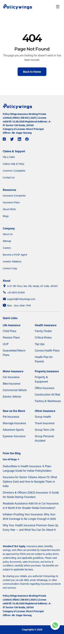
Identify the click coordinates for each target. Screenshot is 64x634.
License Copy (10, 268)
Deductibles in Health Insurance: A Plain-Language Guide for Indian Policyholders (27, 468)
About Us (8, 234)
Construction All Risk (47, 394)
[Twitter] (12, 139)
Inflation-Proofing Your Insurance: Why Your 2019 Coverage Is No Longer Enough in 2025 (29, 516)
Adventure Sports (13, 429)
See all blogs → (11, 459)
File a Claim (9, 157)
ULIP (6, 344)
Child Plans (9, 331)
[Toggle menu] (57, 6)
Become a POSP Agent (15, 254)
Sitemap (7, 241)
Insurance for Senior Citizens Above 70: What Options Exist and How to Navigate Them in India (30, 481)
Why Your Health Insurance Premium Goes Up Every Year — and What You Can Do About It (30, 527)
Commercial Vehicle (15, 390)
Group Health (43, 416)
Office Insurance (44, 388)
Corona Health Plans (47, 350)
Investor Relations (12, 261)
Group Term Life (44, 429)
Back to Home (32, 71)
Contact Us (9, 177)
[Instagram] (4, 139)
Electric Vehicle (12, 396)
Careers (7, 248)
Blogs (6, 216)
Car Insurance (11, 377)
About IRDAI (9, 209)
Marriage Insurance (14, 423)
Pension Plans (11, 337)
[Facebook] (27, 139)
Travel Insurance (44, 423)
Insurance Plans (11, 202)
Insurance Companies (14, 195)
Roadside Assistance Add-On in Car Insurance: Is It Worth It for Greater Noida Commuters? (31, 505)
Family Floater (43, 331)
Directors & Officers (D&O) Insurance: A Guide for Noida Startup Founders (31, 494)
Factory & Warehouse (48, 401)
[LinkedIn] (19, 139)
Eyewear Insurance (14, 436)
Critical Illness (43, 337)
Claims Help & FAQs (13, 164)
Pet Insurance (11, 416)
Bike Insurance (11, 383)
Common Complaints (14, 171)
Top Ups (40, 344)
